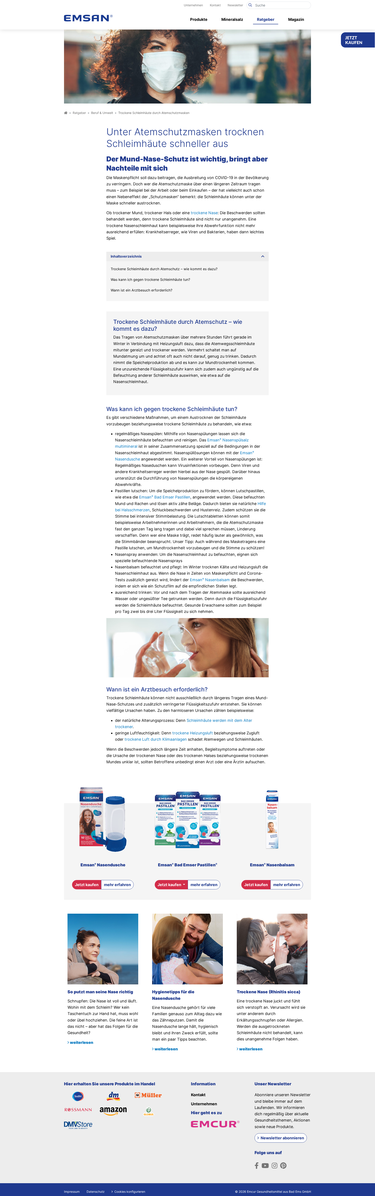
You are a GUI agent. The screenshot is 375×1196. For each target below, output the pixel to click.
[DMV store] (78, 1125)
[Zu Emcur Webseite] (215, 1123)
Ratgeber (79, 113)
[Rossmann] (78, 1109)
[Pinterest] (283, 1166)
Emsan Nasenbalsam (210, 579)
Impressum (72, 1191)
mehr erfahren (117, 884)
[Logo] (88, 13)
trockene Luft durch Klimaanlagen (156, 739)
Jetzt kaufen (87, 884)
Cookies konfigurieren (129, 1191)
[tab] (187, 256)
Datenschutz (96, 1191)
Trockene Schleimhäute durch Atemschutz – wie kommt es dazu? (164, 269)
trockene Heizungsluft (192, 733)
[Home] (65, 113)
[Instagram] (274, 1166)
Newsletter (235, 5)
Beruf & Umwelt (102, 113)
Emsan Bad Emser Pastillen (164, 497)
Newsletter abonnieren (282, 1138)
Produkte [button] (198, 19)
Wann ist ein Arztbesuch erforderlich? (141, 290)
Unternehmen (193, 5)
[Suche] (250, 5)
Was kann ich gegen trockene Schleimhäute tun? (150, 279)
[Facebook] (257, 1166)
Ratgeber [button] (265, 19)
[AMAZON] (113, 1111)
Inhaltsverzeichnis (126, 256)
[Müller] (149, 1094)
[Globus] (149, 1111)
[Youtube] (265, 1166)
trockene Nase (204, 213)
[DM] (113, 1096)
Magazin (296, 19)
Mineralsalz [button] (232, 19)
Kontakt (215, 5)
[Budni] (78, 1096)
